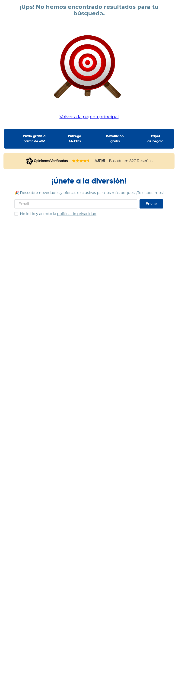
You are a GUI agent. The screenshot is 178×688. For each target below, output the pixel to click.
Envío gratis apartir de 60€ (34, 139)
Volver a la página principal (89, 116)
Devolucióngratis (115, 139)
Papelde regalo (155, 139)
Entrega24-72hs (74, 139)
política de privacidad (76, 214)
